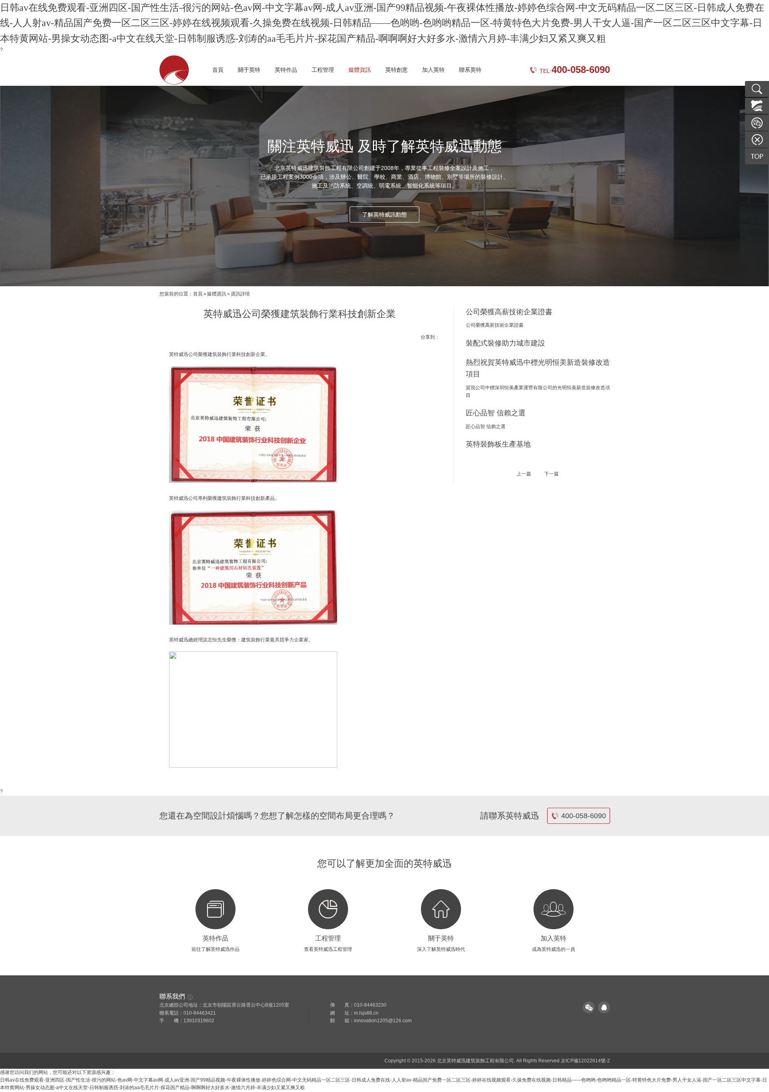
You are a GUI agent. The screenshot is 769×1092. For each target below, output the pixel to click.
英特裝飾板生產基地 (498, 444)
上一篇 (524, 474)
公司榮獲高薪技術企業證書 (509, 312)
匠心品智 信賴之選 (495, 413)
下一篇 (551, 474)
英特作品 (286, 70)
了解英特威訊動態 (384, 214)
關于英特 (249, 70)
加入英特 (433, 70)
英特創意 (396, 70)
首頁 (217, 70)
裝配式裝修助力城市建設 (505, 343)
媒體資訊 (359, 70)
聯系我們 (172, 996)
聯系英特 (470, 70)
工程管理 (323, 70)
